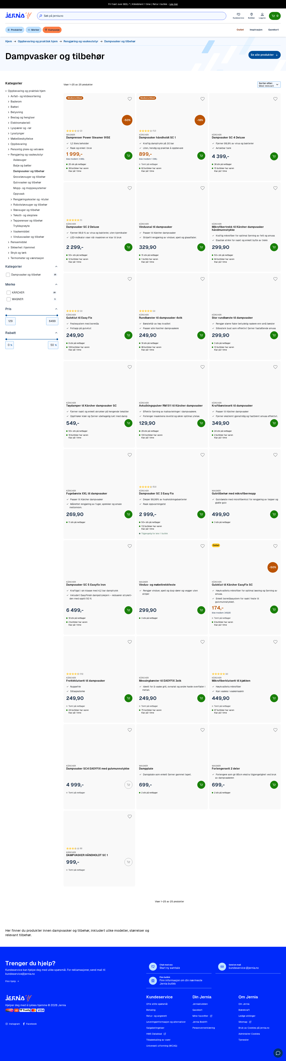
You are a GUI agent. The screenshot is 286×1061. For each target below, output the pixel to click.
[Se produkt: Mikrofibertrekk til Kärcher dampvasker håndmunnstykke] (245, 227)
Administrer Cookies (249, 1034)
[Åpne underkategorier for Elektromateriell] (8, 123)
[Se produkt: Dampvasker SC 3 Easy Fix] (172, 494)
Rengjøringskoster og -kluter (31, 199)
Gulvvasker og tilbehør (27, 182)
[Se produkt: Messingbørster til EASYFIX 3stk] (172, 679)
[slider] (6, 315)
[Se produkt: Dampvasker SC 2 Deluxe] (99, 227)
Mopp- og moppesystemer (29, 188)
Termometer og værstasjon (27, 258)
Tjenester (243, 1040)
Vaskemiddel (21, 231)
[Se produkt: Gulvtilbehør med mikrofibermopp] (245, 494)
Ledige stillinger (246, 1016)
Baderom (16, 101)
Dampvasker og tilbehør (29, 171)
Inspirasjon (256, 29)
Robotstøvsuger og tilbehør (30, 204)
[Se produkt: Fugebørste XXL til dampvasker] (99, 494)
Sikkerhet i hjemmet (23, 247)
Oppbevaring (19, 144)
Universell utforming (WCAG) (161, 1046)
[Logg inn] (262, 16)
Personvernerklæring (203, 1028)
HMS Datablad (154, 1033)
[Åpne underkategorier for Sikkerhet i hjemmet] (8, 247)
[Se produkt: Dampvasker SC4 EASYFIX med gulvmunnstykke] (99, 766)
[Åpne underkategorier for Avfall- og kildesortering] (8, 96)
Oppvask (18, 193)
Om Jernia (243, 1004)
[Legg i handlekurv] (128, 156)
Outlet (240, 29)
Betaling (150, 1010)
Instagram (14, 1024)
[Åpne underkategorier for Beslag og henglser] (8, 117)
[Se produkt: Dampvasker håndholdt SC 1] (172, 137)
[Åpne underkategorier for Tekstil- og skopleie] (11, 215)
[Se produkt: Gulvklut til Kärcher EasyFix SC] (245, 587)
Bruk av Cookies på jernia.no (253, 1028)
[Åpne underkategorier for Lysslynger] (8, 133)
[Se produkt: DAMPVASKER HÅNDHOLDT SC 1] (99, 849)
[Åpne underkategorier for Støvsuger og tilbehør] (11, 210)
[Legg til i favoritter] (130, 99)
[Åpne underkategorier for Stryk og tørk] (8, 253)
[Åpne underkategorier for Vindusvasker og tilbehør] (11, 237)
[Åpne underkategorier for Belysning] (8, 112)
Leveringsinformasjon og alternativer (166, 1022)
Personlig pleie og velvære (27, 149)
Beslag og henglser (23, 117)
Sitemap (242, 1022)
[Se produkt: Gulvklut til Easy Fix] (99, 316)
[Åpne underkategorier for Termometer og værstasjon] (8, 258)
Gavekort (273, 29)
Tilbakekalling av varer (158, 1040)
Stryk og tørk (18, 252)
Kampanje (54, 30)
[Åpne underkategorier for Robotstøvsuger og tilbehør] (11, 204)
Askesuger (19, 159)
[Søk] (40, 16)
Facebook (31, 1024)
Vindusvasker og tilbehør (28, 236)
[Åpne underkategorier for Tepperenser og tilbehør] (11, 220)
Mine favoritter (200, 1016)
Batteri (15, 106)
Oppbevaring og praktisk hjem (27, 91)
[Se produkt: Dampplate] (172, 766)
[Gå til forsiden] (18, 15)
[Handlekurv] (275, 16)
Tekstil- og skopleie (25, 215)
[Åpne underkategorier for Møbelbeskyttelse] (8, 138)
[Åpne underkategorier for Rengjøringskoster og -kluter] (11, 199)
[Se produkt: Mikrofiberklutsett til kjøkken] (245, 679)
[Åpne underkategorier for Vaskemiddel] (11, 231)
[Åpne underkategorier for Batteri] (8, 107)
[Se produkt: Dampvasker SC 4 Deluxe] (245, 137)
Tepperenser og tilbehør (28, 220)
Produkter (16, 30)
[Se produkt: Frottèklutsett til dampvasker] (99, 679)
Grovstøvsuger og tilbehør (29, 176)
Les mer (173, 4)
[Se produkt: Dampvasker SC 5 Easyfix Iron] (99, 587)
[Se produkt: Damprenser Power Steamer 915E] (99, 137)
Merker (35, 30)
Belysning (17, 112)
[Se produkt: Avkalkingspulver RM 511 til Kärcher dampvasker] (172, 404)
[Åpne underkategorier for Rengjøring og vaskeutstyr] (8, 154)
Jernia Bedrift (199, 1022)
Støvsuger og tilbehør (26, 210)
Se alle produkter (262, 54)
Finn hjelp (10, 981)
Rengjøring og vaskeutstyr (27, 154)
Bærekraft (244, 1010)
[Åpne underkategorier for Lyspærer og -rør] (8, 128)
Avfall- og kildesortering (26, 96)
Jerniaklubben (200, 1004)
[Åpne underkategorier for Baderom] (8, 101)
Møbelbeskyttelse (22, 138)
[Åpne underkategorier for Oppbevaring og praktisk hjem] (6, 91)
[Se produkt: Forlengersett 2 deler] (245, 766)
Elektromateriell (20, 122)
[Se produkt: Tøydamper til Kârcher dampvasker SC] (99, 404)
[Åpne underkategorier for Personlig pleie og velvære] (8, 149)
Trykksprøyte (21, 225)
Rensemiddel (19, 242)
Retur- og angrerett (156, 1016)
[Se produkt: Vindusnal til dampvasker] (172, 227)
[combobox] (135, 16)
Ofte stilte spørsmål (157, 1004)
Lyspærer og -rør (21, 128)
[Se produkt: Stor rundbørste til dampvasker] (245, 316)
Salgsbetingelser (155, 1028)
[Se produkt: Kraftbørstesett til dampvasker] (245, 404)
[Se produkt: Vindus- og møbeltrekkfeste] (172, 587)
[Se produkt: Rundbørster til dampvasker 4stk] (172, 316)
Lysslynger (17, 133)
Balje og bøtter (22, 165)
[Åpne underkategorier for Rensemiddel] (8, 242)
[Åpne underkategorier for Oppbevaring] (8, 144)
